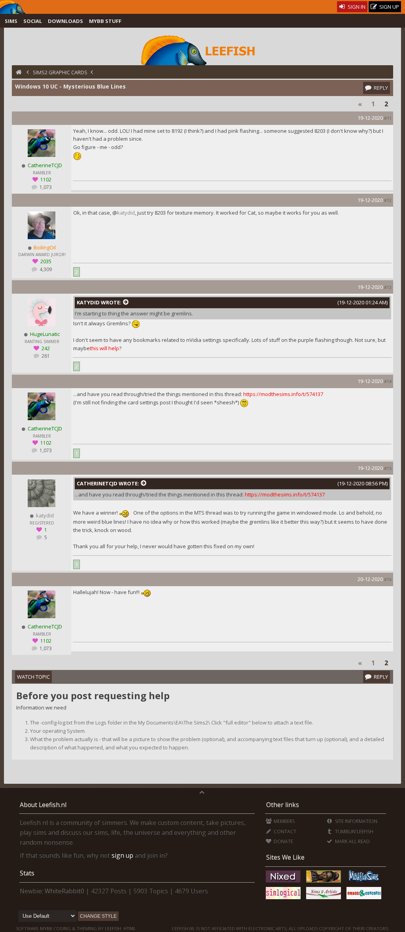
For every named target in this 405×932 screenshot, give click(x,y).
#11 (388, 118)
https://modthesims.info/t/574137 (283, 394)
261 (45, 356)
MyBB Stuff (105, 21)
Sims (11, 21)
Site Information (355, 821)
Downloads (65, 21)
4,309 (45, 269)
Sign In (355, 6)
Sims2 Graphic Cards (60, 72)
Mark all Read (351, 841)
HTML (129, 928)
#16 (388, 579)
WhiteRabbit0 (64, 891)
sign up (122, 855)
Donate (283, 841)
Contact (284, 831)
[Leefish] (202, 49)
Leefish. (113, 928)
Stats (27, 873)
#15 (388, 468)
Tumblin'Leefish (353, 831)
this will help (104, 348)
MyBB (46, 928)
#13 (388, 287)
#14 (388, 381)
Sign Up (388, 6)
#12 (388, 200)
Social (32, 21)
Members (284, 821)
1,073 (45, 187)
